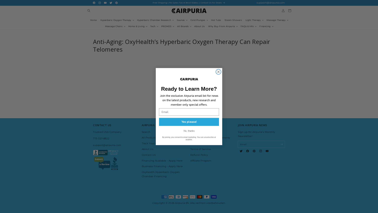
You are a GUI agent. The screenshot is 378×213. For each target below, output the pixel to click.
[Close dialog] (218, 71)
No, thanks (189, 131)
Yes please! (189, 122)
